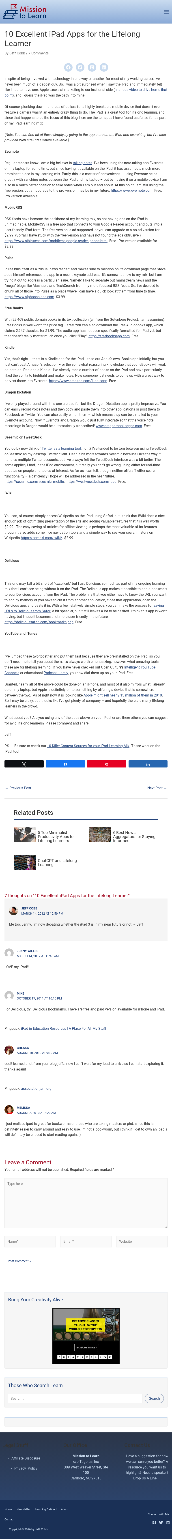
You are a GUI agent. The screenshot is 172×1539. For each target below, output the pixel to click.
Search (154, 1398)
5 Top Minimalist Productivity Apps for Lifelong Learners (56, 836)
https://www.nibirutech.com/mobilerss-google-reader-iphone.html (56, 241)
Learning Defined (45, 1509)
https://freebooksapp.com (109, 336)
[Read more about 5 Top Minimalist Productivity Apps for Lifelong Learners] (25, 834)
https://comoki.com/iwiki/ (41, 538)
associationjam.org (36, 1088)
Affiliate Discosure (25, 1458)
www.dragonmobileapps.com (119, 426)
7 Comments (38, 53)
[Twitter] (161, 1522)
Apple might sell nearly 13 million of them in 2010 (123, 695)
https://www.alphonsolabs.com (29, 297)
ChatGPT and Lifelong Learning (57, 862)
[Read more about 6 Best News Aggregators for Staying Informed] (100, 834)
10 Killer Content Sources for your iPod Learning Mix (88, 746)
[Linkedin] (168, 1522)
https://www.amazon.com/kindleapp (78, 381)
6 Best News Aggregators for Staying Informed (134, 836)
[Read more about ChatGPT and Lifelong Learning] (25, 862)
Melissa (23, 1107)
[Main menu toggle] (166, 12)
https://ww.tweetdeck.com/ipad (91, 481)
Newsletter (23, 1509)
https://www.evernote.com (132, 190)
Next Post (157, 788)
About (64, 1509)
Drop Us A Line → (147, 1478)
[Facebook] (154, 1522)
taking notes (82, 163)
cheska (23, 1048)
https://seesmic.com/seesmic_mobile (34, 481)
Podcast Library (56, 673)
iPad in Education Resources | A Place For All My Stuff (63, 1028)
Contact (9, 1519)
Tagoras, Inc (89, 1461)
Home (8, 1509)
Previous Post (18, 788)
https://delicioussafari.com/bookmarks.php (38, 622)
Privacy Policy (25, 1468)
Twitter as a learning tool (61, 448)
